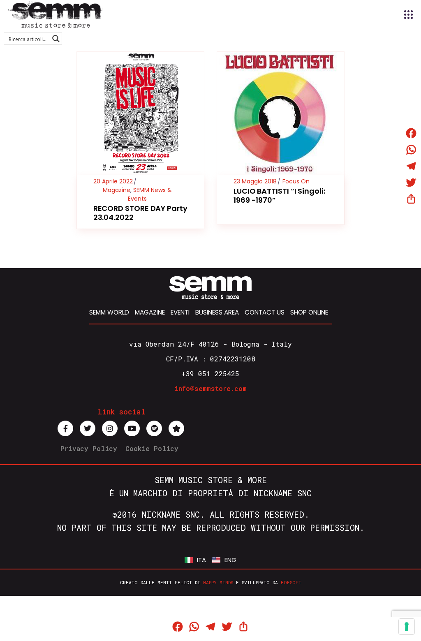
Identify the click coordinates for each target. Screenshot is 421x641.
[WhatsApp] (411, 149)
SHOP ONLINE (309, 312)
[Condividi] (411, 199)
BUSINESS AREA (217, 312)
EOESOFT (291, 582)
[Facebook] (411, 133)
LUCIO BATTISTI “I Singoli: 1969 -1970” (279, 195)
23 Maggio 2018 (255, 181)
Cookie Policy (151, 448)
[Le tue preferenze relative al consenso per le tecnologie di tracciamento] (406, 626)
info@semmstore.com (210, 388)
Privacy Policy (88, 448)
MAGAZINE (150, 312)
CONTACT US (265, 312)
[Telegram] (411, 166)
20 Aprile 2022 (113, 181)
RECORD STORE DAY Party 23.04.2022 (140, 212)
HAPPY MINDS (218, 582)
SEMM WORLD (109, 312)
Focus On (296, 181)
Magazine (116, 190)
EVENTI (180, 312)
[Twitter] (411, 182)
